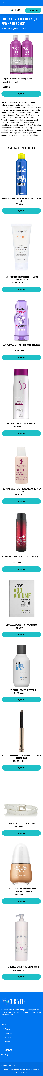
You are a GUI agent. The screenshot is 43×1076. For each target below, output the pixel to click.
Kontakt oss (33, 10)
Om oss (8, 1037)
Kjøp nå (21, 94)
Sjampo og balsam (19, 28)
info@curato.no (6, 3)
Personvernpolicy (32, 1070)
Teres (7, 1029)
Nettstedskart (21, 1072)
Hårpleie (7, 28)
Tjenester (9, 1033)
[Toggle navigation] (4, 10)
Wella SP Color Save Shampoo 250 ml (21, 423)
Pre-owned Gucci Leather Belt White (21, 823)
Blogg (7, 1041)
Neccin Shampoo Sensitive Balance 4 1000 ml (22, 967)
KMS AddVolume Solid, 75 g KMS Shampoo (21, 624)
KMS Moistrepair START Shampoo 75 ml (21, 690)
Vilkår (22, 1070)
